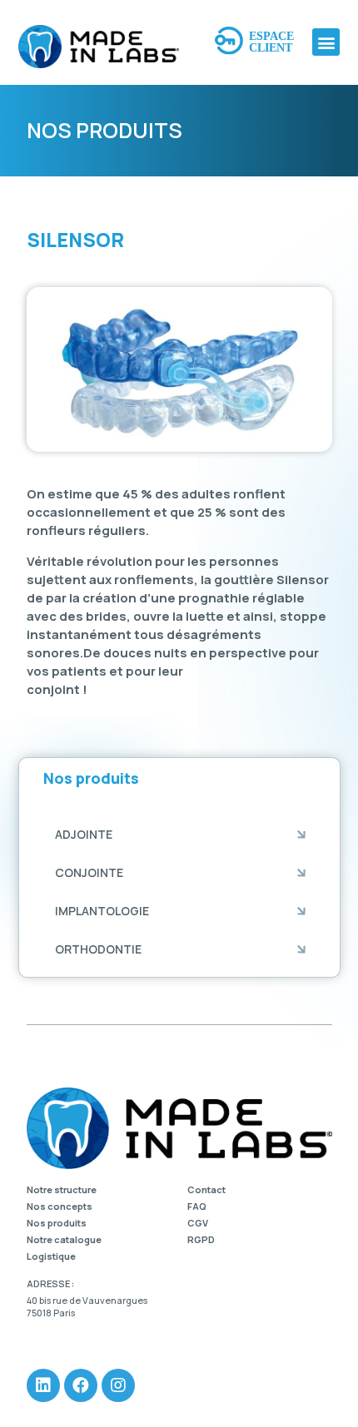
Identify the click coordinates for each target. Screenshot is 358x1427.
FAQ (196, 1206)
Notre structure (62, 1190)
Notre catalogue (64, 1240)
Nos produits (57, 1223)
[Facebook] (80, 1385)
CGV (197, 1223)
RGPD (201, 1240)
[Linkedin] (43, 1385)
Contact (206, 1190)
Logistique (51, 1256)
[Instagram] (118, 1385)
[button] (326, 42)
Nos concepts (59, 1206)
